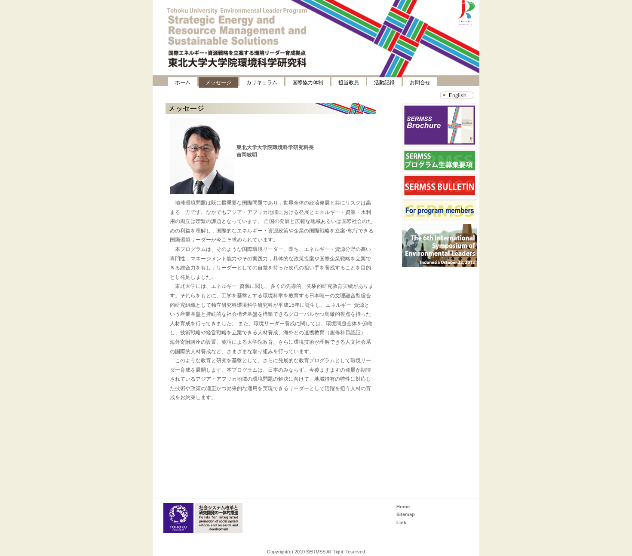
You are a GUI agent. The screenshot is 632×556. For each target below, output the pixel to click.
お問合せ (420, 82)
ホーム (182, 82)
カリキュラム (261, 82)
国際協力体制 (307, 82)
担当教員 (348, 82)
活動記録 (384, 82)
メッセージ (218, 82)
